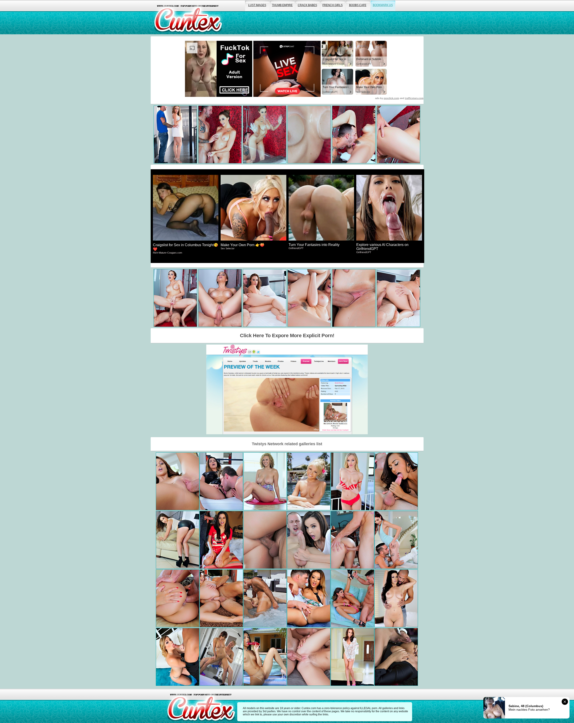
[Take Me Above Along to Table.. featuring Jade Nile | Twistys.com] (352, 540)
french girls (332, 5)
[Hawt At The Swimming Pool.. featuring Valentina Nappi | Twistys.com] (265, 598)
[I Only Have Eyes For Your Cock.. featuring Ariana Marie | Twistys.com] (177, 481)
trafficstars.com (414, 98)
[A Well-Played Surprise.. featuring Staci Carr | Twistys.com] (352, 481)
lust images (257, 5)
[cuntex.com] (201, 706)
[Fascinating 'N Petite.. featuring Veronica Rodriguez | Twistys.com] (265, 657)
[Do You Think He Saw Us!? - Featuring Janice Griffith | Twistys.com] (396, 481)
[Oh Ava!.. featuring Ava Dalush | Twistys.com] (177, 598)
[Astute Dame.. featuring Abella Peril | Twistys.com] (177, 540)
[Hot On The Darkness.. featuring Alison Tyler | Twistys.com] (396, 657)
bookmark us (383, 5)
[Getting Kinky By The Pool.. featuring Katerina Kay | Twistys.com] (308, 481)
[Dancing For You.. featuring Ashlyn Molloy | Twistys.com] (396, 540)
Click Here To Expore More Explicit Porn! (287, 335)
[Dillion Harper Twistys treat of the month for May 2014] (308, 540)
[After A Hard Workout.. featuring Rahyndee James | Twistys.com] (221, 657)
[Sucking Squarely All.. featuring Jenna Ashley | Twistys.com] (177, 657)
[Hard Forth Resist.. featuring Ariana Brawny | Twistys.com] (221, 598)
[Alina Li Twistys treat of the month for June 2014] (308, 598)
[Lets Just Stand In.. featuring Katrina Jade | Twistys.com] (396, 598)
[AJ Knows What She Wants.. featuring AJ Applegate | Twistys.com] (265, 540)
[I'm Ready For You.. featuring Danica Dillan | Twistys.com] (221, 481)
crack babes (307, 5)
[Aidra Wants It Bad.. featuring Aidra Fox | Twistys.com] (352, 657)
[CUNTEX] (188, 17)
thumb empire (282, 5)
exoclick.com (391, 98)
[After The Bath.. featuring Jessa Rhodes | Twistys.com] (308, 657)
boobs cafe (357, 5)
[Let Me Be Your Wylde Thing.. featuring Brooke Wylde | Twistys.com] (265, 481)
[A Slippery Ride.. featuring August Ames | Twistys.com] (352, 598)
